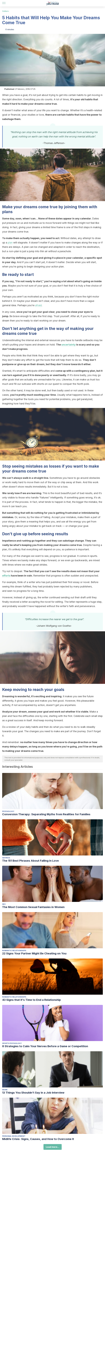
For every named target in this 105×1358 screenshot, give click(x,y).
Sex (4, 904)
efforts (6, 575)
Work (5, 1090)
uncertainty (68, 344)
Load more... (52, 1147)
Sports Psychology (12, 1043)
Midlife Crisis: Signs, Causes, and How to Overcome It (38, 1139)
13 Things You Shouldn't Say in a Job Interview (33, 1092)
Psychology (8, 811)
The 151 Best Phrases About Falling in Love (30, 860)
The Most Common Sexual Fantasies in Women (33, 907)
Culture (5, 11)
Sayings (6, 858)
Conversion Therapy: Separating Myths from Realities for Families (46, 814)
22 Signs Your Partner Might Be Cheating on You (34, 953)
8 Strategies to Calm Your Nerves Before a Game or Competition (45, 1046)
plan (10, 242)
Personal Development (13, 1136)
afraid (38, 305)
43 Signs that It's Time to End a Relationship (31, 999)
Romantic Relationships (14, 950)
